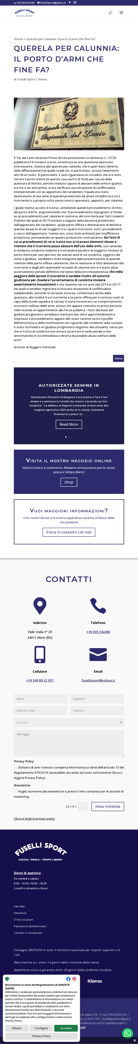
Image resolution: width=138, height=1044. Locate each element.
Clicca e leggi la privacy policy (34, 818)
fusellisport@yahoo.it (98, 680)
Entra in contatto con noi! (69, 532)
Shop (69, 482)
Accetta (66, 1028)
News (42, 79)
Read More (69, 424)
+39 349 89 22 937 (39, 680)
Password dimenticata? (30, 926)
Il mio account (23, 919)
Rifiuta (16, 1028)
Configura (41, 1028)
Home (18, 39)
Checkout (20, 913)
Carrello (19, 906)
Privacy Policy (41, 1036)
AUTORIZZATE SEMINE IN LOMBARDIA (69, 388)
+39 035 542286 (98, 632)
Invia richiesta (107, 806)
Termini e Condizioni (28, 933)
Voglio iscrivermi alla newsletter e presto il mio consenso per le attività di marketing (69, 794)
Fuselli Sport (26, 79)
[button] (127, 1033)
